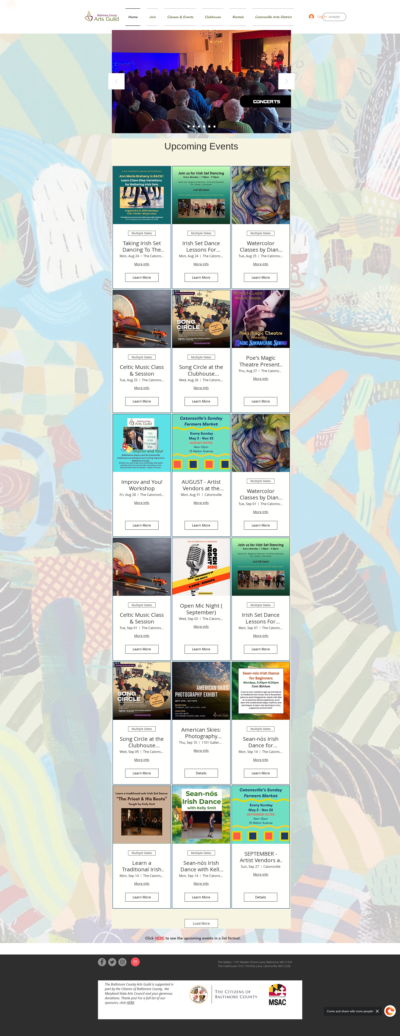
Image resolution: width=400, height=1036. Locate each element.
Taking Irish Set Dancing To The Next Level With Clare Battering (142, 246)
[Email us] (135, 962)
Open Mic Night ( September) (201, 608)
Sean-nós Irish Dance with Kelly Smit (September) (201, 866)
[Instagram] (122, 962)
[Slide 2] (194, 127)
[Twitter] (112, 962)
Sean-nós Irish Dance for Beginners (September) (261, 742)
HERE (130, 1002)
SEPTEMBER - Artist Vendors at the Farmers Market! (261, 856)
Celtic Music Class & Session (142, 370)
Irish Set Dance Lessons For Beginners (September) (261, 618)
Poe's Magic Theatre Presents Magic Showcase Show (260, 361)
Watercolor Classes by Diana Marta (260, 246)
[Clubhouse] (188, 127)
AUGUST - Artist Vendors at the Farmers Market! (201, 485)
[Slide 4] (204, 127)
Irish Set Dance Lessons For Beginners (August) (201, 246)
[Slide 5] (209, 127)
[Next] (286, 81)
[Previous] (116, 81)
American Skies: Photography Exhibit (201, 732)
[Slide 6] (214, 127)
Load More (201, 923)
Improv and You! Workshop (141, 485)
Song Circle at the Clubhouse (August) (201, 370)
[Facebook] (102, 962)
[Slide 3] (199, 127)
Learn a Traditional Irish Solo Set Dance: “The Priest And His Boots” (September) (141, 866)
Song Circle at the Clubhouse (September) (142, 742)
